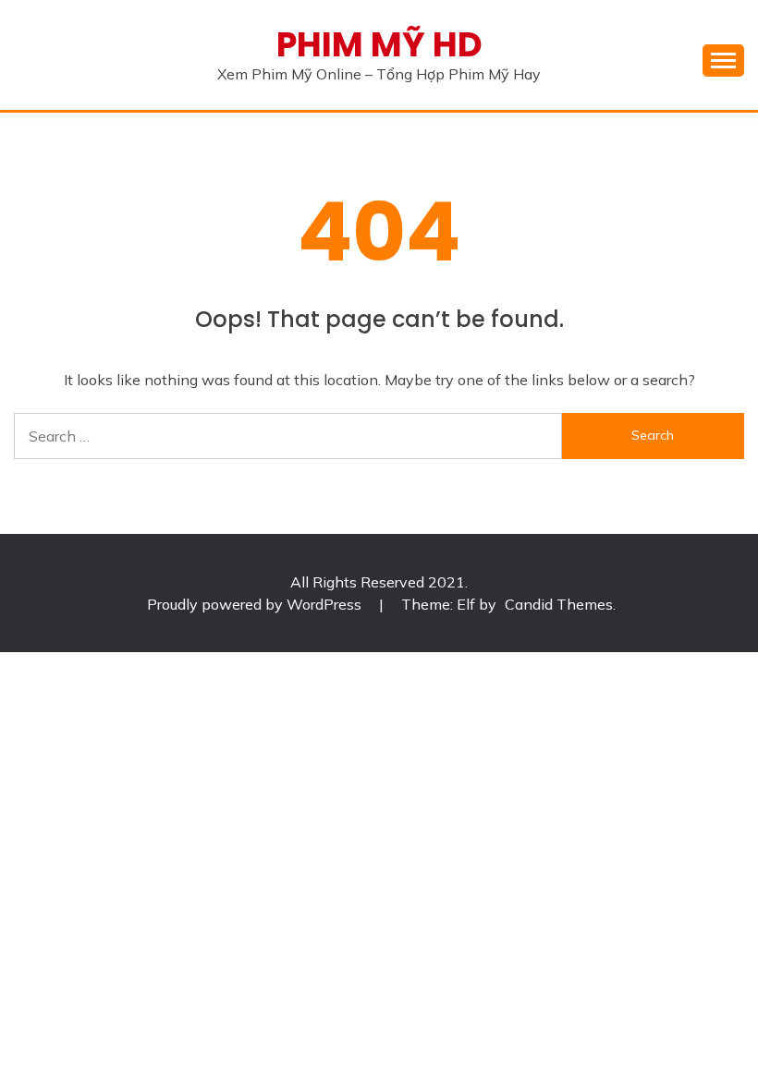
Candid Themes (559, 604)
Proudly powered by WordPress (256, 604)
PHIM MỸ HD (379, 44)
